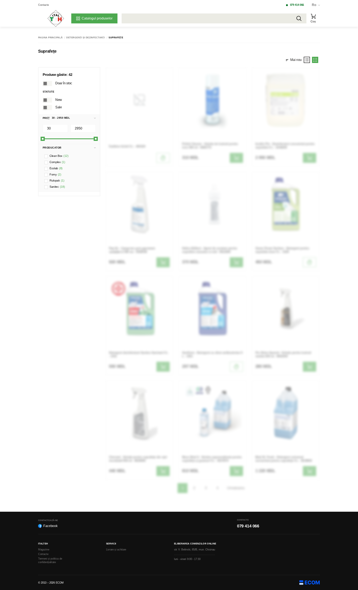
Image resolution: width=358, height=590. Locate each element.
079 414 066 (297, 4)
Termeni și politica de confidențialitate (50, 560)
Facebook (50, 526)
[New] (47, 100)
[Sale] (47, 107)
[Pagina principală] (55, 18)
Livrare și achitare (116, 549)
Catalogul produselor (97, 18)
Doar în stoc (63, 83)
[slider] (43, 139)
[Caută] (298, 18)
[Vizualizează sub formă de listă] (307, 60)
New (58, 100)
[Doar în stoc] (47, 83)
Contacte (43, 4)
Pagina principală (50, 37)
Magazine (43, 549)
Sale (58, 107)
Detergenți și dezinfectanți (85, 37)
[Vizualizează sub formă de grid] (315, 60)
